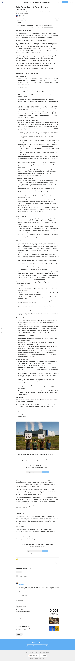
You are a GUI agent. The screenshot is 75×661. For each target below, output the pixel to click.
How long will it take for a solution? (23, 619)
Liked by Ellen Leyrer (23, 584)
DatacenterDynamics (47, 146)
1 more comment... (19, 600)
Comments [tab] (19, 572)
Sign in (71, 2)
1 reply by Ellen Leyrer (24, 595)
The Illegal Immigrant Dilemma (24, 618)
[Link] (14, 74)
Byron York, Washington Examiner (23, 611)
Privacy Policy (46, 554)
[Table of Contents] (1, 330)
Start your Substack (34, 655)
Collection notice (45, 652)
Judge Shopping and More (23, 626)
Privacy (37, 652)
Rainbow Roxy (21, 582)
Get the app (43, 655)
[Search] (58, 2)
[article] (37, 612)
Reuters (29, 30)
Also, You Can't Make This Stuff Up (23, 628)
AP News (20, 414)
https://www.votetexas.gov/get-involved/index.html (38, 460)
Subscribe (65, 2)
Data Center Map (29, 84)
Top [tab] (17, 606)
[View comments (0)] (27, 622)
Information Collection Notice (37, 554)
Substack (31, 658)
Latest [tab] (20, 606)
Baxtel (26, 109)
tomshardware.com (23, 416)
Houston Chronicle (40, 279)
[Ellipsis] (58, 583)
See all (18, 634)
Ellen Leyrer (21, 15)
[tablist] (21, 572)
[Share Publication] (60, 2)
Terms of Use (43, 553)
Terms (40, 652)
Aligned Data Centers (47, 27)
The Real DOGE (20, 610)
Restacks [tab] (24, 572)
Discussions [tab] (25, 606)
